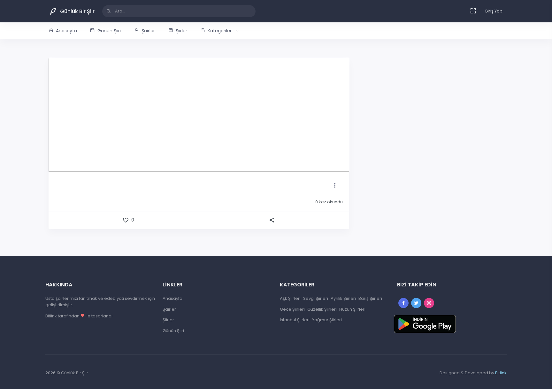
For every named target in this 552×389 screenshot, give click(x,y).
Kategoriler (220, 30)
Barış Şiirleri (370, 298)
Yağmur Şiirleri (327, 320)
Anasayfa (66, 30)
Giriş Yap (493, 11)
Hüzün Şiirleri (352, 309)
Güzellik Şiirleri (322, 309)
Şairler (148, 30)
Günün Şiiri (109, 30)
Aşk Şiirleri (290, 298)
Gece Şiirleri (292, 309)
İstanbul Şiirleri (295, 320)
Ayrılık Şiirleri (343, 298)
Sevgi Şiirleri (315, 298)
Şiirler (181, 30)
